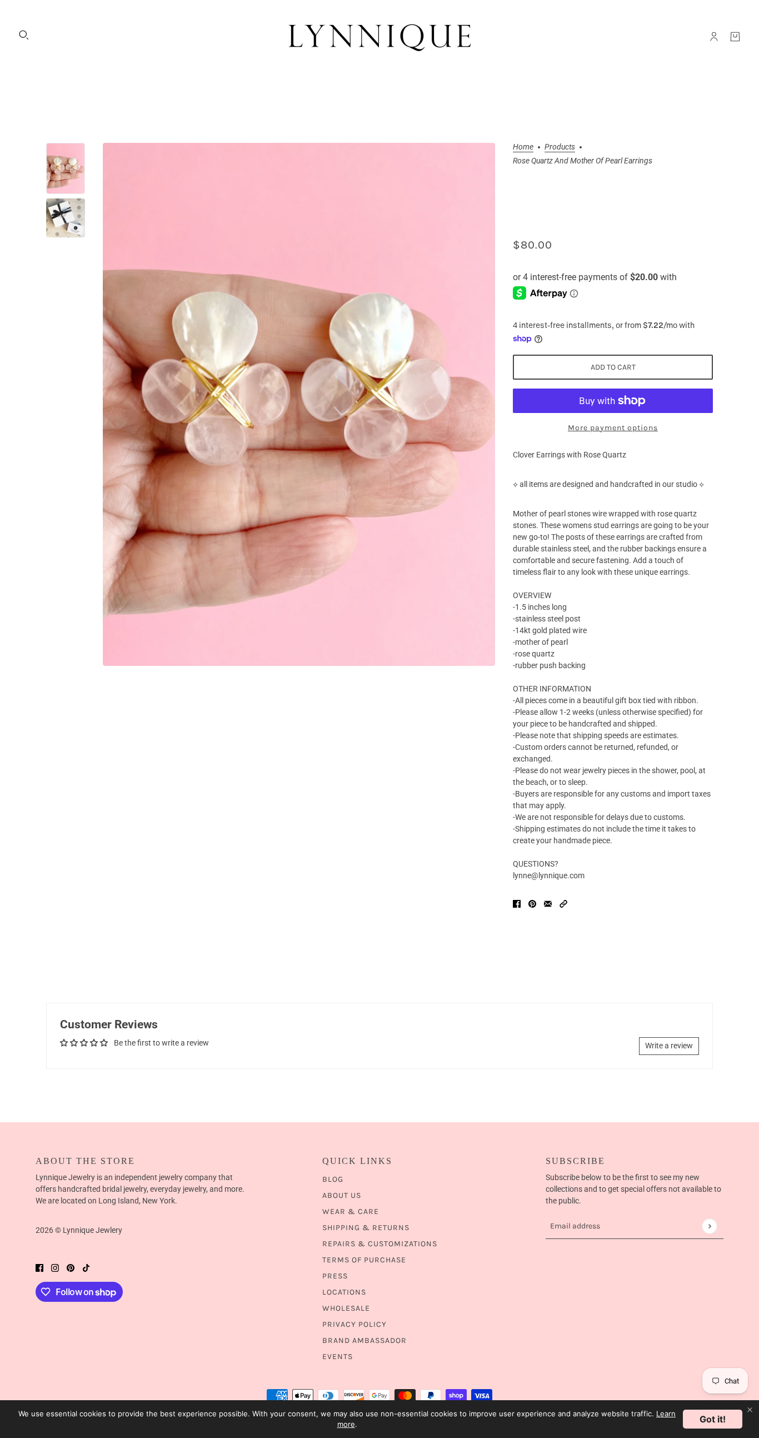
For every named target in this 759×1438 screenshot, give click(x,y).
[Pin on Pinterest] (532, 903)
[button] (563, 903)
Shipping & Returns (366, 1227)
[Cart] (735, 37)
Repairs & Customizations (379, 1243)
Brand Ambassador (364, 1340)
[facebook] (39, 1267)
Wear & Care (350, 1211)
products (560, 147)
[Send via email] (548, 903)
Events (337, 1356)
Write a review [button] (669, 1045)
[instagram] (55, 1267)
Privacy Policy (354, 1324)
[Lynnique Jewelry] (379, 36)
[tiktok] (86, 1267)
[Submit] (709, 1225)
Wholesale (346, 1308)
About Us (341, 1195)
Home (523, 147)
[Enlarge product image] (299, 404)
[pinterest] (70, 1267)
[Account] (714, 37)
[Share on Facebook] (516, 903)
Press (335, 1276)
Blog (332, 1179)
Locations (344, 1292)
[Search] (24, 35)
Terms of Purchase (364, 1260)
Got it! (713, 1419)
